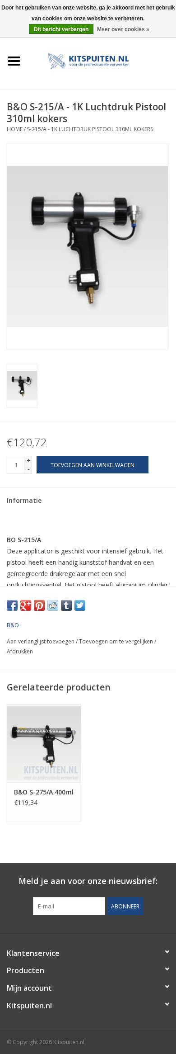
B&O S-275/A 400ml (44, 792)
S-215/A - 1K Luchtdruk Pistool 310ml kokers (90, 129)
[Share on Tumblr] (66, 605)
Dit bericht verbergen (61, 29)
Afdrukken (20, 651)
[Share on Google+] (25, 605)
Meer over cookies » (123, 29)
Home (15, 129)
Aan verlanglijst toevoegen (40, 641)
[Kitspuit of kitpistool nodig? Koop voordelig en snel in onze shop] (102, 60)
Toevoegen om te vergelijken (116, 641)
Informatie (24, 500)
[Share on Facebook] (12, 605)
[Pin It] (39, 605)
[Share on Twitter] (79, 605)
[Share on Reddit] (52, 605)
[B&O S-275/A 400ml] (44, 743)
